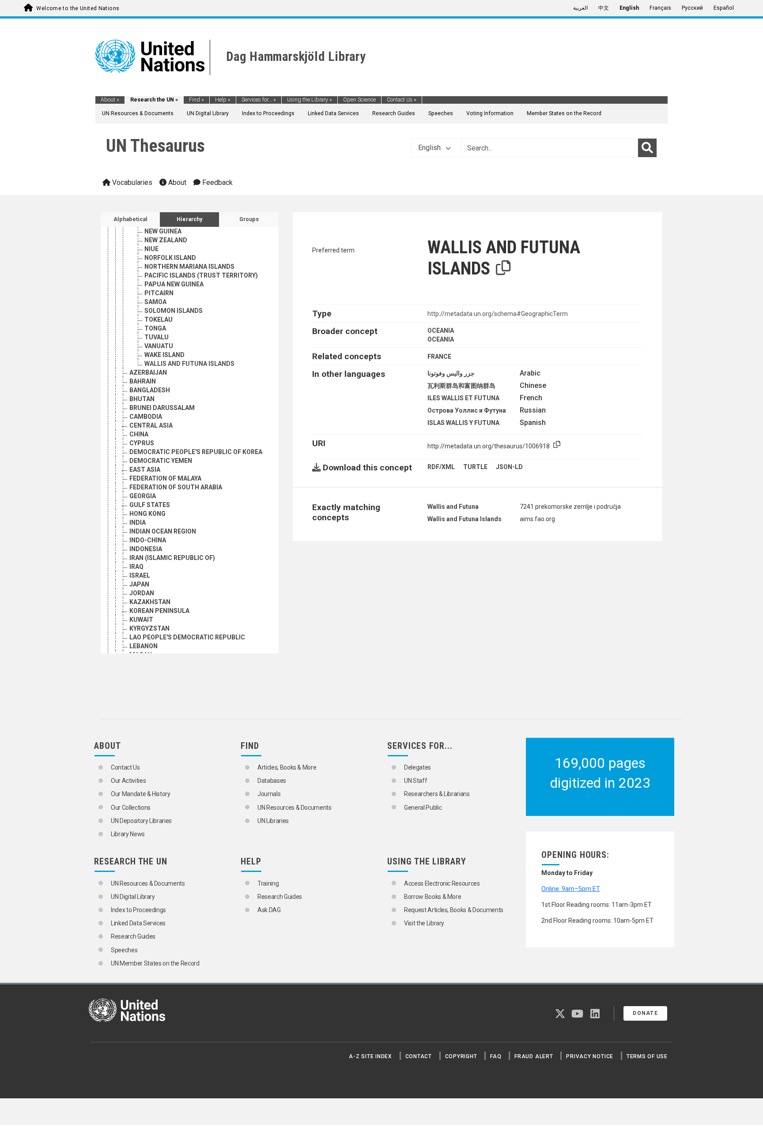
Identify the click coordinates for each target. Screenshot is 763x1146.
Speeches (440, 113)
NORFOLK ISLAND (170, 257)
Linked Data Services (333, 113)
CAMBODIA (145, 416)
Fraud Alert (533, 1056)
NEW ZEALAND (165, 240)
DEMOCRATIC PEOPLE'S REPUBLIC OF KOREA (195, 451)
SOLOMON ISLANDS (173, 310)
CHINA (138, 434)
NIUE (151, 248)
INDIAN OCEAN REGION (162, 531)
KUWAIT (141, 619)
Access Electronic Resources (442, 883)
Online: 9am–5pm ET (570, 888)
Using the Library (309, 100)
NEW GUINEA (162, 231)
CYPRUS (141, 443)
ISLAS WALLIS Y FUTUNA (463, 422)
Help (222, 100)
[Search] (647, 148)
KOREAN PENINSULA (159, 610)
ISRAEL (139, 575)
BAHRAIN (142, 381)
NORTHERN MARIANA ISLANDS (189, 266)
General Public (423, 807)
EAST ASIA (144, 469)
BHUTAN (142, 398)
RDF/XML (441, 466)
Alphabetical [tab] (130, 219)
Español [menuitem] (724, 8)
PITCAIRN (159, 293)
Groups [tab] (249, 219)
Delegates (417, 767)
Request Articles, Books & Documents (453, 909)
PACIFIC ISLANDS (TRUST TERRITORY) (201, 275)
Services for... (259, 100)
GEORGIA (142, 496)
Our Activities (128, 780)
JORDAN (141, 593)
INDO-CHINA (147, 540)
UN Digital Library (208, 113)
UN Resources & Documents (138, 113)
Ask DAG (269, 909)
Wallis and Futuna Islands (464, 518)
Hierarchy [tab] (189, 219)
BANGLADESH (149, 390)
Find (196, 100)
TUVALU (156, 337)
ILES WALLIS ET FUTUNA (463, 398)
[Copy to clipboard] (503, 268)
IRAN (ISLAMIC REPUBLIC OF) (172, 557)
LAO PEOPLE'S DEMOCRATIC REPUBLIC (187, 637)
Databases (271, 780)
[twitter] (560, 1015)
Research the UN (154, 100)
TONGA (155, 328)
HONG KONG (147, 513)
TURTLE (475, 466)
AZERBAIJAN (148, 372)
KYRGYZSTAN (149, 628)
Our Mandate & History (140, 793)
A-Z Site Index (370, 1056)
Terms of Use (647, 1056)
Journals (268, 793)
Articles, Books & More (286, 767)
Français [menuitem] (660, 8)
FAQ (495, 1056)
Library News (128, 834)
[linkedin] (595, 1015)
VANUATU (158, 345)
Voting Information (490, 113)
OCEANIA (440, 330)
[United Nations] (149, 55)
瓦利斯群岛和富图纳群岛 (461, 385)
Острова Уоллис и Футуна (466, 410)
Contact (418, 1056)
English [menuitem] (629, 8)
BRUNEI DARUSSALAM (162, 407)
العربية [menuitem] (580, 8)
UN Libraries (273, 820)
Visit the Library (424, 923)
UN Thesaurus (155, 145)
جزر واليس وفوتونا (451, 373)
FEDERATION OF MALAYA (165, 478)
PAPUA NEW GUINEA (174, 284)
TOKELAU (158, 319)
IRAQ (136, 566)
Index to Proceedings (268, 113)
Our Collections (131, 807)
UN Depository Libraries (141, 820)
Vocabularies (131, 182)
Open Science (359, 100)
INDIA (137, 522)
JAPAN (139, 584)
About (110, 100)
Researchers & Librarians (437, 793)
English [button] (430, 147)
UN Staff (415, 780)
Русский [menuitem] (692, 8)
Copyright (461, 1056)
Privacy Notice (589, 1056)
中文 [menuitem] (603, 8)
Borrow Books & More (432, 896)
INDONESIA (145, 548)
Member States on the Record (564, 113)
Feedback (216, 182)
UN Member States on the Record (155, 963)
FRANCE (439, 356)
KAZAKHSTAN (149, 601)
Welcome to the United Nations (77, 8)
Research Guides (393, 113)
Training (268, 883)
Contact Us (401, 100)
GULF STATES (149, 504)
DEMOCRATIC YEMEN (160, 460)
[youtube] (577, 1015)
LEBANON (143, 646)
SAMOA (155, 301)
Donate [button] (645, 1013)
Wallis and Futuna (453, 506)
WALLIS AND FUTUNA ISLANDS (189, 363)
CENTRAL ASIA (151, 425)
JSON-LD (509, 466)
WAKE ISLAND (164, 354)
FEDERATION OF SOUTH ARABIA (175, 487)
